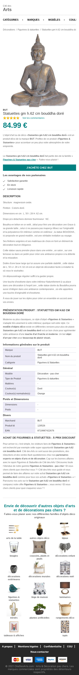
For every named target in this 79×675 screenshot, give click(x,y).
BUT (32, 139)
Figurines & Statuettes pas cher (19, 159)
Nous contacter (39, 651)
